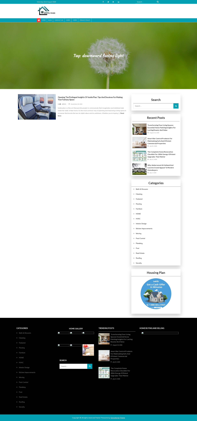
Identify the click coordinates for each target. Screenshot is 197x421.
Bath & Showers (142, 189)
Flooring (139, 204)
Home (44, 20)
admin (64, 104)
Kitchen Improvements (144, 228)
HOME (138, 214)
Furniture (139, 209)
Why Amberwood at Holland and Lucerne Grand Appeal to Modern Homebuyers (161, 167)
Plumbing (139, 243)
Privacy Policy (85, 20)
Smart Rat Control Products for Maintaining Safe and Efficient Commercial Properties (160, 140)
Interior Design (141, 224)
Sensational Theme (118, 418)
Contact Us (59, 20)
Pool (137, 248)
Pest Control (140, 238)
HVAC (138, 219)
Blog (50, 20)
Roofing (139, 258)
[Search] (176, 106)
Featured (139, 199)
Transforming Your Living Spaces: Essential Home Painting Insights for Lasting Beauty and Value (162, 127)
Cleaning (139, 194)
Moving (138, 233)
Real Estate (140, 253)
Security (139, 263)
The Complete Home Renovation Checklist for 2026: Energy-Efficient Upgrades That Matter (161, 154)
